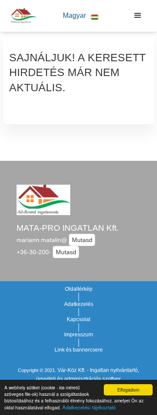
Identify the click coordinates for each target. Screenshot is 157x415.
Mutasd (82, 239)
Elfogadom (128, 389)
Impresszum (78, 335)
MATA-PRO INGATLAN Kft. (68, 227)
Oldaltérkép (78, 289)
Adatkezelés (78, 304)
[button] (81, 15)
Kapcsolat (78, 319)
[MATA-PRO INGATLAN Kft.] (21, 15)
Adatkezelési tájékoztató (89, 407)
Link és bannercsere (79, 350)
